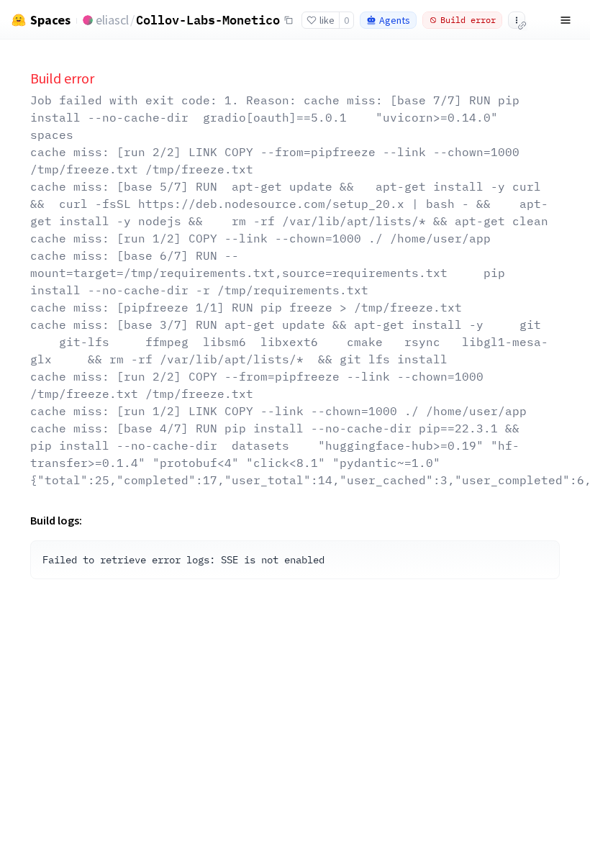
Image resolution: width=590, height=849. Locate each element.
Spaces (50, 20)
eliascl (112, 20)
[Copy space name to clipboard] (288, 20)
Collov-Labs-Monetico (208, 19)
